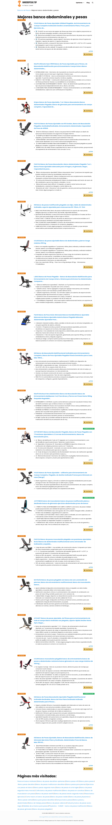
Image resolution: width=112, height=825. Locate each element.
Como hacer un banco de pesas (38, 797)
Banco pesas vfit (72, 781)
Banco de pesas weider (59, 797)
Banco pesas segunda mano (44, 787)
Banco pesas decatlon (26, 784)
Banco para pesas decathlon (44, 800)
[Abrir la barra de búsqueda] (93, 2)
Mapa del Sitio (69, 817)
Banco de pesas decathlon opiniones (51, 781)
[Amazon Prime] (90, 51)
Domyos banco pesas (64, 800)
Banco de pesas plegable (42, 809)
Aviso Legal (42, 817)
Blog (88, 3)
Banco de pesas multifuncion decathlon (50, 784)
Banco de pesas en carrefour (73, 790)
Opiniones (79, 3)
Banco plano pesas (87, 781)
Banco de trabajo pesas (37, 803)
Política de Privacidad (60, 817)
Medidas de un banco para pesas (35, 806)
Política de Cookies (49, 817)
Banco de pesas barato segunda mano (68, 794)
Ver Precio (89, 54)
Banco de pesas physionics (79, 797)
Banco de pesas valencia (56, 803)
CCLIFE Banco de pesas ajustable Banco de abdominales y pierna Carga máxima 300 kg (62, 242)
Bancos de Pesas (23, 10)
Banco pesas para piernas (76, 784)
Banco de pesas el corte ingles (67, 787)
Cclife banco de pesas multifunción (49, 790)
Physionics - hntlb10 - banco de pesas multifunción (67, 806)
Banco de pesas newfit (44, 794)
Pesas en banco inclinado (26, 781)
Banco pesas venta (25, 800)
